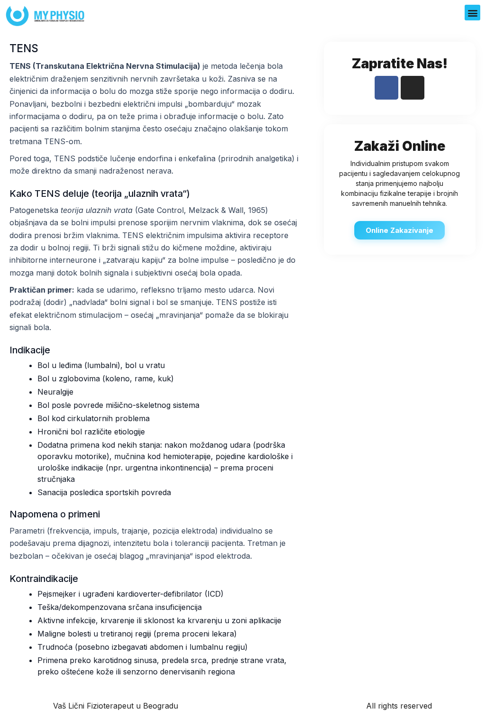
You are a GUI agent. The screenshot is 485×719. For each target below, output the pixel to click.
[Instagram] (412, 88)
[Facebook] (386, 88)
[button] (472, 12)
